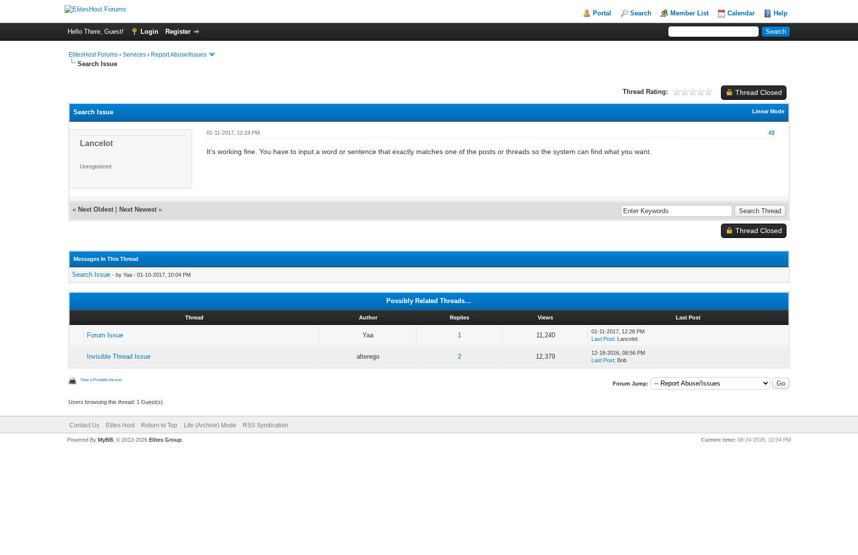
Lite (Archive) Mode (210, 425)
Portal (602, 13)
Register (178, 31)
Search (640, 13)
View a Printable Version (101, 380)
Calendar (741, 13)
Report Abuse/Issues (179, 54)
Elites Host (120, 425)
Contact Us (84, 425)
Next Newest (137, 209)
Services (134, 54)
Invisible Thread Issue (118, 356)
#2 (772, 133)
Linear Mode (768, 111)
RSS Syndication (265, 425)
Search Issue (91, 274)
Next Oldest (95, 209)
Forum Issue (105, 335)
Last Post (602, 339)
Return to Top (159, 425)
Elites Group (165, 440)
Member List (689, 13)
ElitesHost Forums (93, 54)
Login (149, 31)
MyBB (105, 440)
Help (780, 13)
